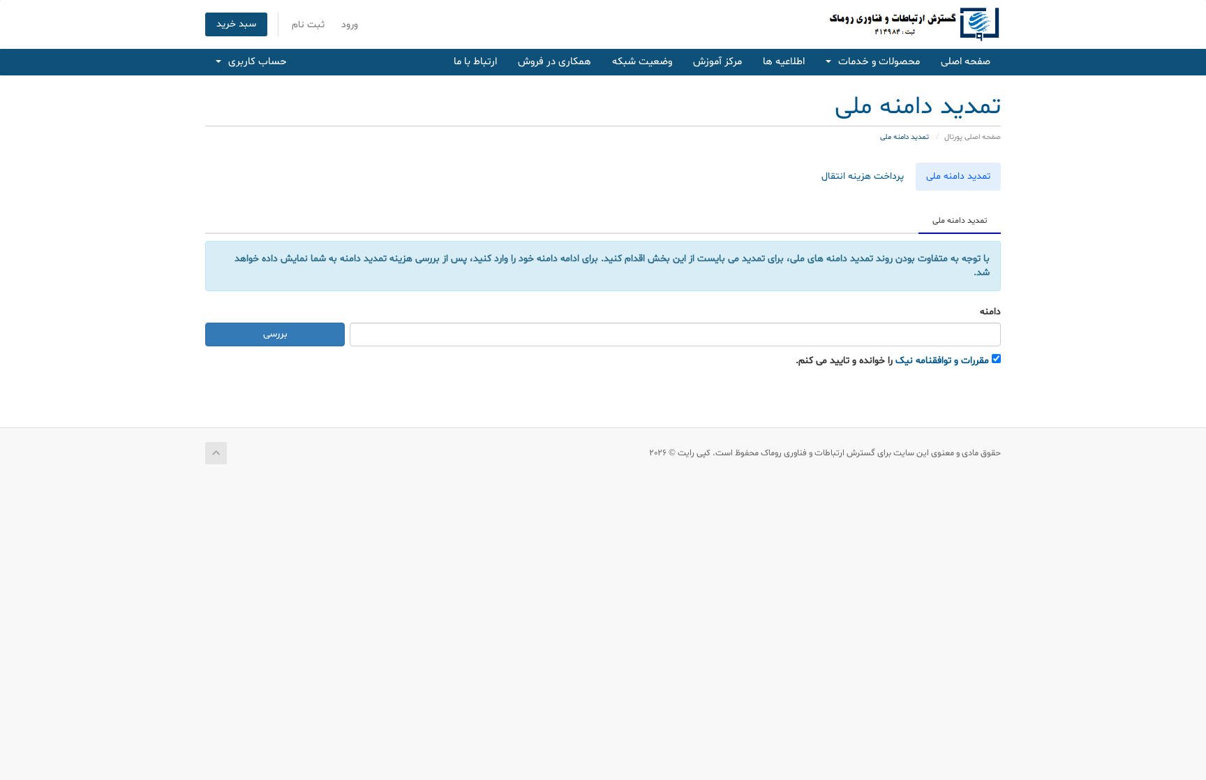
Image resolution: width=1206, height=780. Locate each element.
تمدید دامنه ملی (958, 176)
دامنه (990, 311)
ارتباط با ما (475, 61)
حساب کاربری (255, 61)
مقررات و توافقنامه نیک (942, 360)
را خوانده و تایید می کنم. (892, 360)
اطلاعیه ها (784, 61)
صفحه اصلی (965, 61)
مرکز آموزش (717, 61)
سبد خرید (236, 24)
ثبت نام (308, 24)
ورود (349, 24)
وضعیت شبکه (642, 61)
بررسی (275, 334)
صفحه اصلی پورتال (972, 137)
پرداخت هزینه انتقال (862, 176)
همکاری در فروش (554, 61)
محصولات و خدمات (876, 61)
